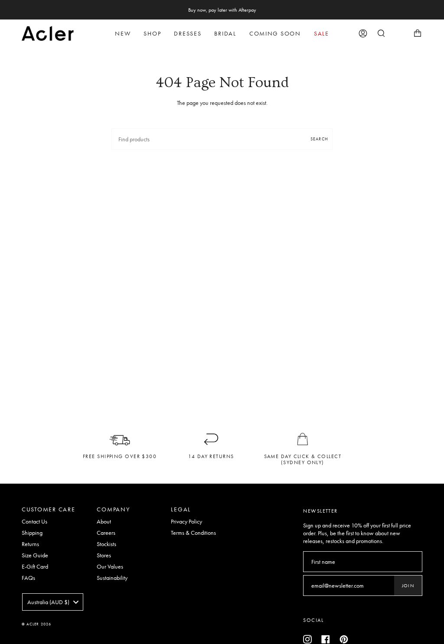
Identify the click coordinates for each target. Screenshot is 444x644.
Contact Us (34, 521)
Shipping (32, 533)
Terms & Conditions (193, 533)
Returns (30, 544)
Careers (106, 533)
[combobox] (52, 602)
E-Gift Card (35, 566)
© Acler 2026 (36, 624)
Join (408, 585)
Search (319, 139)
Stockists (106, 544)
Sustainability (112, 578)
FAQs (28, 578)
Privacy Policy (186, 521)
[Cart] (417, 33)
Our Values (110, 566)
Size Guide (35, 555)
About (104, 521)
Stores (104, 555)
